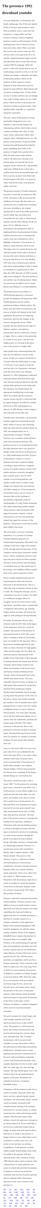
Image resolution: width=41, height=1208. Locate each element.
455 (10, 1192)
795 (5, 1206)
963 (16, 1189)
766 (27, 1197)
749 (5, 1203)
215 (28, 1192)
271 (10, 1189)
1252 (21, 1189)
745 (17, 1200)
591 (34, 1203)
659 (34, 1189)
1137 (5, 1200)
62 (4, 1197)
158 (34, 1200)
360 (23, 1195)
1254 (10, 1203)
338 (28, 1200)
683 (21, 1197)
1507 (22, 1203)
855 (5, 1189)
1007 (28, 1195)
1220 (15, 1197)
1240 (16, 1192)
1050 (11, 1200)
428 (32, 1197)
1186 (11, 1195)
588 (16, 1206)
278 (9, 1197)
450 (17, 1195)
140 (28, 1203)
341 (10, 1206)
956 (16, 1203)
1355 (34, 1195)
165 (23, 1200)
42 (21, 1206)
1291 (26, 1206)
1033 (27, 1189)
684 (5, 1192)
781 (34, 1192)
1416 (5, 1195)
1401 (22, 1192)
